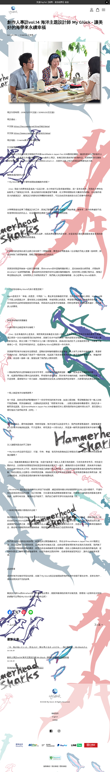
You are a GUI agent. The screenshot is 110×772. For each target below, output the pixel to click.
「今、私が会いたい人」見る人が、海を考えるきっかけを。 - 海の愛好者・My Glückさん (47, 647)
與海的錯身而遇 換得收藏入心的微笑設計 (25, 668)
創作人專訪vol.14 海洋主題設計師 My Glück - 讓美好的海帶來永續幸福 (38, 657)
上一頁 (13, 624)
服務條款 (46, 766)
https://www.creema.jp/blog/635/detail (32, 133)
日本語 (55, 720)
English (55, 717)
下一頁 (97, 624)
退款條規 (55, 766)
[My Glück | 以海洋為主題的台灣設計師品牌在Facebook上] (51, 732)
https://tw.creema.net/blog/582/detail (32, 126)
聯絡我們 (55, 713)
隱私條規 (63, 766)
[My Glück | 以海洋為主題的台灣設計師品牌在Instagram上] (59, 732)
